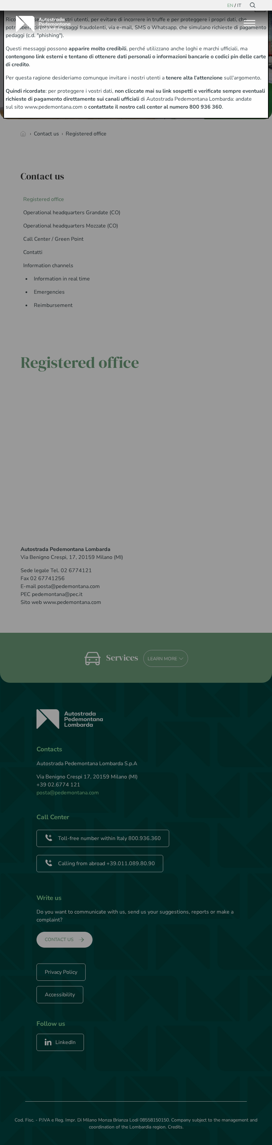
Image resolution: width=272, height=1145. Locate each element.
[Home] (46, 24)
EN (230, 5)
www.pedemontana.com (54, 107)
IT (239, 5)
